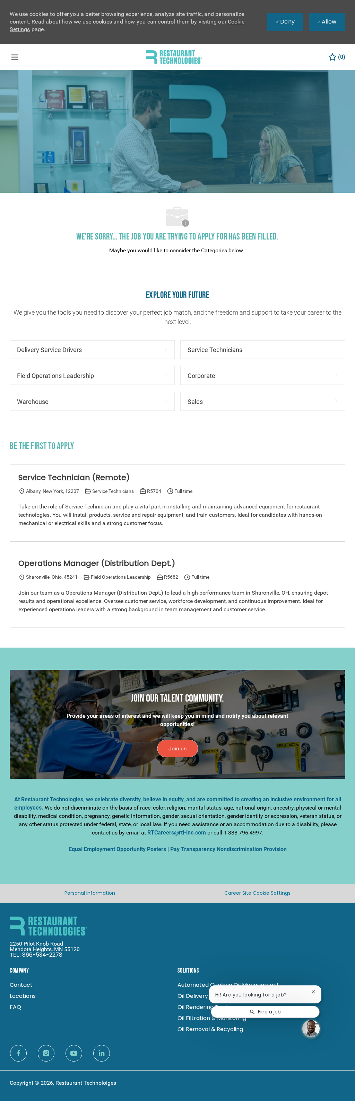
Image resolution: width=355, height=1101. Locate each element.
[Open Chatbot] (311, 1029)
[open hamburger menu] (15, 57)
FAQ (15, 1007)
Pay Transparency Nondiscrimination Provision (228, 849)
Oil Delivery (193, 996)
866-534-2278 (42, 955)
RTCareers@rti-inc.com (176, 832)
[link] (177, 748)
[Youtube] (74, 1053)
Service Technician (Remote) (74, 477)
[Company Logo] (174, 56)
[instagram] (46, 1053)
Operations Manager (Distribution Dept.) (96, 563)
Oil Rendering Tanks (204, 1007)
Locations (23, 996)
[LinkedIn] (101, 1053)
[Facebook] (18, 1053)
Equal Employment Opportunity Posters (117, 849)
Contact (21, 985)
